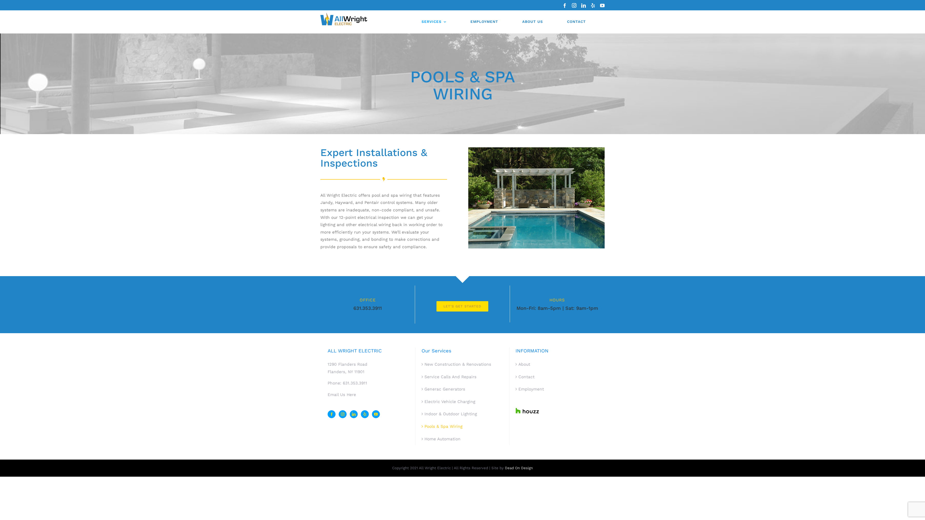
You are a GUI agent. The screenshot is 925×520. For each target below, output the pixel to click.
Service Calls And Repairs (450, 376)
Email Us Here (342, 394)
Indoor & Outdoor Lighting (450, 413)
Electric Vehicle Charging (449, 401)
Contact (526, 376)
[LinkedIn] (354, 414)
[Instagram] (343, 414)
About (524, 364)
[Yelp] (365, 414)
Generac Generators (444, 389)
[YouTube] (376, 414)
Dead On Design (519, 468)
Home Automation (442, 438)
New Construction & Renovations (457, 364)
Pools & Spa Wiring (443, 426)
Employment (531, 389)
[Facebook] (332, 414)
